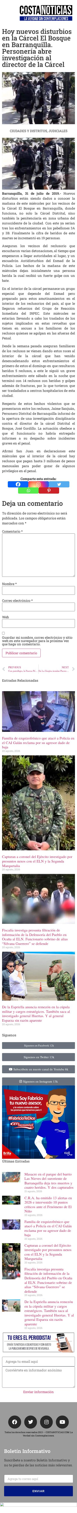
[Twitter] (59, 484)
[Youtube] (62, 1422)
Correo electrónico (17, 600)
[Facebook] (18, 484)
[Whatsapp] (28, 490)
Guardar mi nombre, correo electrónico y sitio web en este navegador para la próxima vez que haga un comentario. (37, 641)
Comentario (12, 531)
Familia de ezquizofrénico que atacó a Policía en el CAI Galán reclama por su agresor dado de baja (38, 742)
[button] (5, 13)
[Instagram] (38, 484)
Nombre (9, 583)
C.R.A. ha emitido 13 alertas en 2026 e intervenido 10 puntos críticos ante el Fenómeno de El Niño (48, 1204)
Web (5, 617)
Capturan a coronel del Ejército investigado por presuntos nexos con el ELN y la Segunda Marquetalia (37, 861)
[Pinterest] (49, 490)
